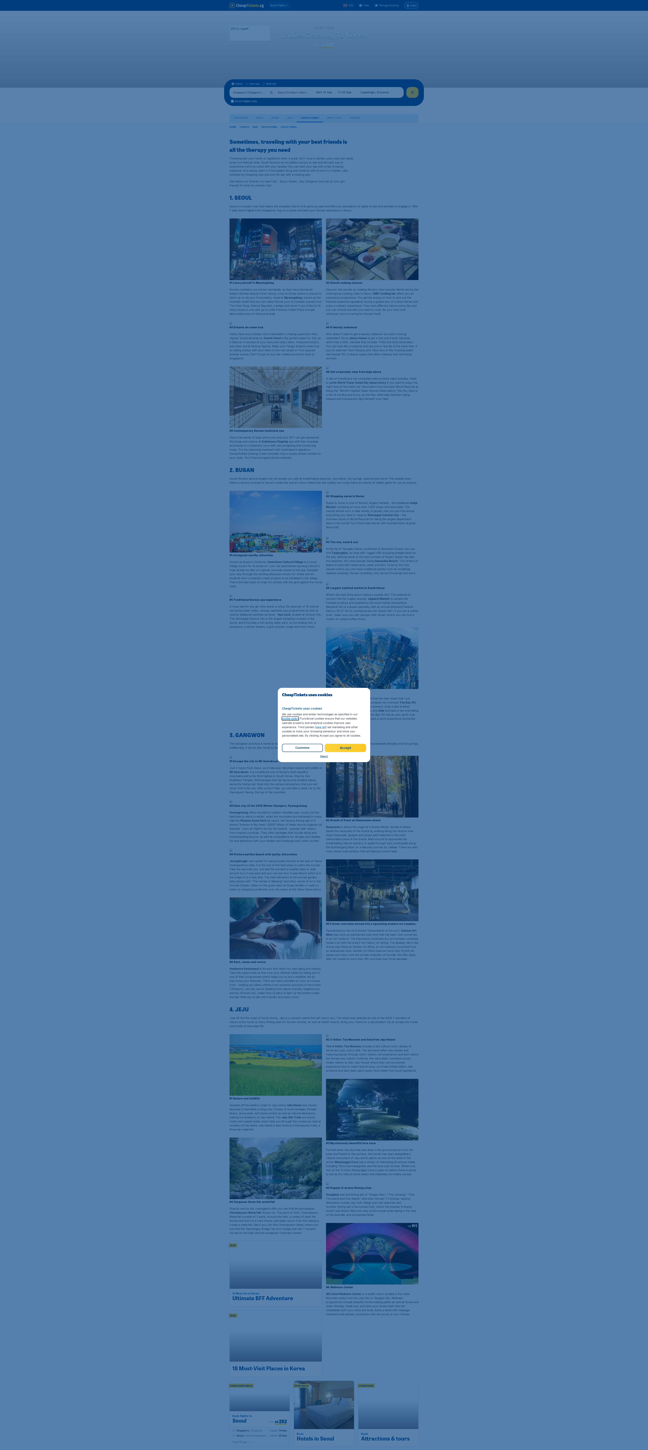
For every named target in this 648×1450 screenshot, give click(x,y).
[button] (324, 756)
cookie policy (290, 718)
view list (321, 727)
